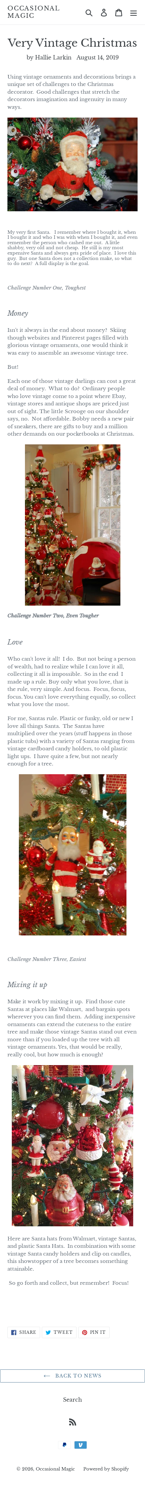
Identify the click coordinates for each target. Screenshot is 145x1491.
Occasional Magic (33, 12)
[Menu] (133, 12)
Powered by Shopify (106, 1469)
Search (72, 1399)
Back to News (78, 1376)
